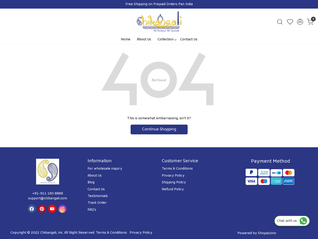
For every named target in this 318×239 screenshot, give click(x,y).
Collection (166, 39)
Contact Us (188, 39)
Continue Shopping (159, 129)
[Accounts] (300, 22)
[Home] (159, 22)
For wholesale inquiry (105, 169)
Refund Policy (173, 189)
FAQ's (92, 210)
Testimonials (98, 196)
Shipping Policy (174, 182)
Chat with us (288, 221)
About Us (144, 39)
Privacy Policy (173, 176)
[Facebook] (32, 209)
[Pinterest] (42, 209)
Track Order (97, 203)
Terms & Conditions (177, 169)
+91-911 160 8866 (47, 193)
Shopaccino (267, 233)
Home (125, 39)
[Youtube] (53, 209)
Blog (91, 182)
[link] (280, 22)
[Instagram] (63, 209)
